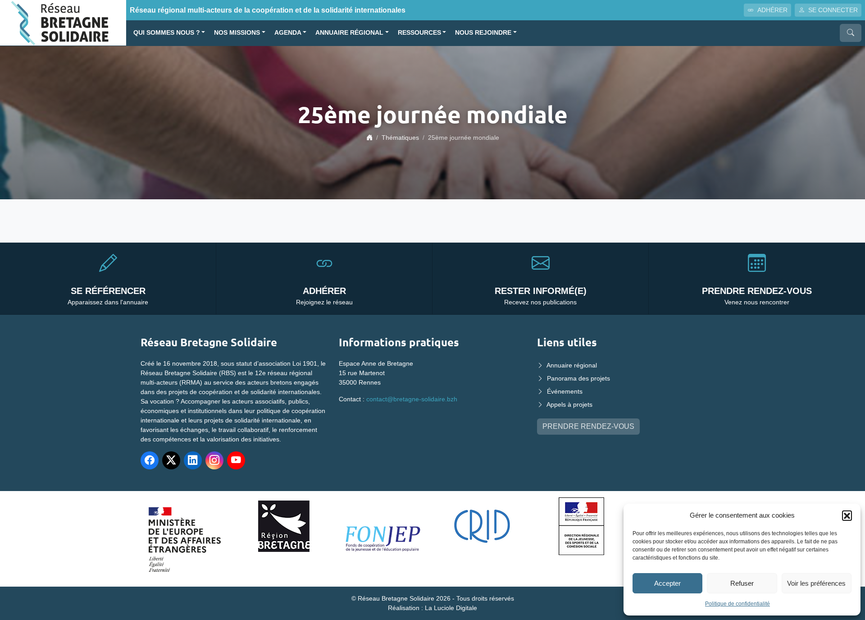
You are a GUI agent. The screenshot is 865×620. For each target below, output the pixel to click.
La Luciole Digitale (451, 607)
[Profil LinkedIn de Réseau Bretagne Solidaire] (193, 460)
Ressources (419, 32)
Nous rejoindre (483, 32)
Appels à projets (569, 404)
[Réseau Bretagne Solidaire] (63, 22)
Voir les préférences (816, 583)
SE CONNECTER (833, 10)
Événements (565, 391)
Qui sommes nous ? (166, 32)
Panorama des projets (578, 378)
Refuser (742, 583)
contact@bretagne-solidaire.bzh (411, 399)
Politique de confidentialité (737, 604)
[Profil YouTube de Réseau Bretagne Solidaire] (236, 460)
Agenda (287, 32)
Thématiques (400, 137)
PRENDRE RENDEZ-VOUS (588, 426)
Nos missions (237, 32)
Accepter (667, 583)
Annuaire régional (349, 32)
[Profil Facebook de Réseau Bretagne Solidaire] (150, 460)
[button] (846, 515)
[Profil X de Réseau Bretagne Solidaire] (171, 460)
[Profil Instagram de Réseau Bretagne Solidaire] (214, 460)
